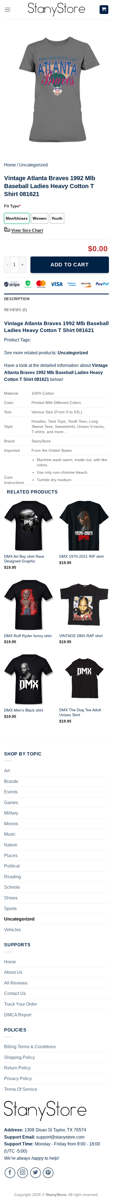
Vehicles (12, 929)
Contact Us (15, 993)
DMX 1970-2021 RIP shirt (81, 556)
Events (11, 792)
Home (10, 165)
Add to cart (69, 264)
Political (12, 866)
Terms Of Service (20, 1089)
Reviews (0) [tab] (15, 310)
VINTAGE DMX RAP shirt (81, 636)
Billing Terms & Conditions (30, 1046)
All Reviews (15, 983)
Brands (11, 781)
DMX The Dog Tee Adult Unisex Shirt (80, 712)
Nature (10, 845)
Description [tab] (16, 299)
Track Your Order (20, 1004)
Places (11, 855)
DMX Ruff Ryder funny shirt (28, 636)
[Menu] (7, 9)
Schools (12, 887)
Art (7, 770)
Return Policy (17, 1068)
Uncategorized (33, 165)
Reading (12, 876)
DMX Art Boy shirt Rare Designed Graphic (24, 559)
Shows (11, 898)
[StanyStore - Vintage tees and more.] (56, 9)
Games (11, 802)
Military (11, 813)
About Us (13, 972)
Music (10, 834)
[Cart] (104, 9)
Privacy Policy (18, 1078)
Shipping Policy (19, 1057)
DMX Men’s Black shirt (23, 710)
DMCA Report (17, 1015)
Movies (11, 823)
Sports (10, 908)
